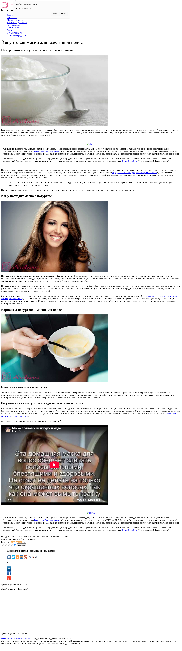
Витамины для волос (17, 22)
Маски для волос (15, 20)
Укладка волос (14, 25)
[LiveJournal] (30, 557)
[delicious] (36, 557)
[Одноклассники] (17, 557)
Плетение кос (13, 27)
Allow (63, 13)
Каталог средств (15, 33)
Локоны (11, 30)
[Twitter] (13, 557)
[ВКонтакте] (9, 557)
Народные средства (16, 35)
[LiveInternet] (39, 557)
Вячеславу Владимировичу (47, 151)
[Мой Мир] (21, 557)
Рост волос (12, 17)
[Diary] (33, 557)
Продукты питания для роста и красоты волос (134, 172)
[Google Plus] (25, 557)
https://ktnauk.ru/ (129, 161)
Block (55, 13)
